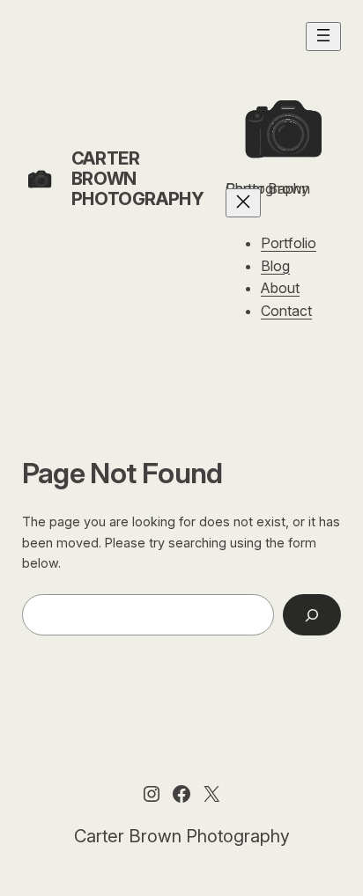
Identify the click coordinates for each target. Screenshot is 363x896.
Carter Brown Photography (182, 836)
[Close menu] (243, 202)
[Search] (312, 614)
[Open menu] (323, 36)
